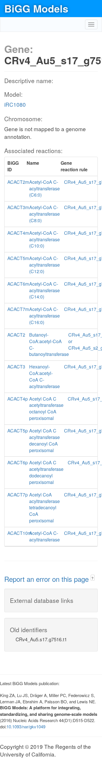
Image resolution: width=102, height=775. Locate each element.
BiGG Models (36, 8)
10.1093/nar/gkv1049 (26, 726)
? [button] (93, 578)
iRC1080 (15, 104)
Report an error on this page (47, 579)
